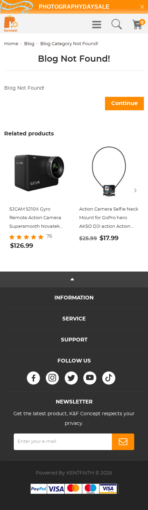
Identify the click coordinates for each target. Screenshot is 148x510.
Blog (29, 44)
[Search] (116, 24)
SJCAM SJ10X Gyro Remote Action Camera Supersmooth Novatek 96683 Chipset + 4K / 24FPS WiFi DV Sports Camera (39, 219)
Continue (124, 103)
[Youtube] (89, 378)
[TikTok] (108, 378)
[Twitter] (71, 378)
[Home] (11, 24)
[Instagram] (52, 378)
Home (11, 44)
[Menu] (96, 24)
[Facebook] (33, 378)
